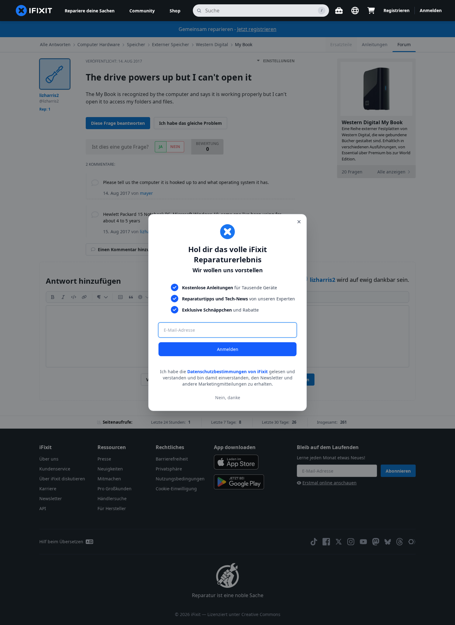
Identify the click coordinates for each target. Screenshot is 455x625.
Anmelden (227, 349)
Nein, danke (227, 397)
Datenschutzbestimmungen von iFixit (227, 371)
